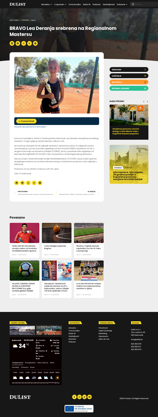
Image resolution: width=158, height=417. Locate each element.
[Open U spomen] (65, 4)
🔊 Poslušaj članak (26, 121)
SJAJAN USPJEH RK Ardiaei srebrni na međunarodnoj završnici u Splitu (88, 286)
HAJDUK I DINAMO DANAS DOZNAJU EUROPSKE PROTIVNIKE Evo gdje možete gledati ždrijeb (23, 287)
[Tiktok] (84, 397)
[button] (12, 43)
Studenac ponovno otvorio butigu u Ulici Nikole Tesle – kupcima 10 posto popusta (126, 131)
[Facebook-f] (74, 397)
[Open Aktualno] (51, 4)
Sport (33, 20)
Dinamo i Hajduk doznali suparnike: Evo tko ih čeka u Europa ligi (88, 248)
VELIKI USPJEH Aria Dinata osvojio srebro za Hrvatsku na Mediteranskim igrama (24, 248)
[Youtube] (89, 397)
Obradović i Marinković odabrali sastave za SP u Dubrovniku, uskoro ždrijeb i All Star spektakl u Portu (56, 287)
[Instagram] (79, 397)
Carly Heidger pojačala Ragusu (55, 247)
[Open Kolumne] (127, 4)
